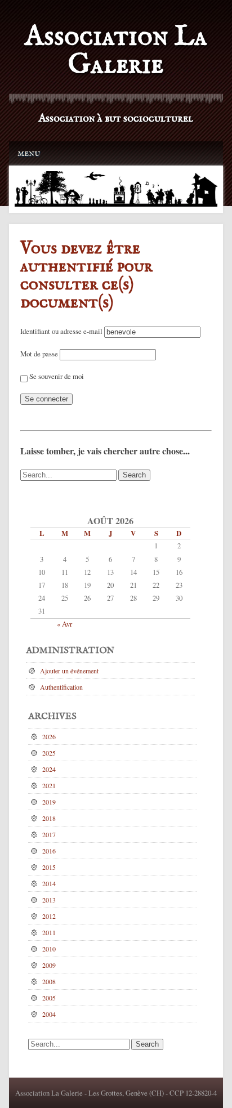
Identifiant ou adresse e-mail (61, 331)
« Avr (64, 624)
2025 (49, 752)
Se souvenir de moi (56, 376)
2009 (49, 965)
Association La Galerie (116, 51)
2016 (49, 850)
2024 (49, 769)
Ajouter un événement (69, 670)
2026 (49, 736)
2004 (49, 1013)
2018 (49, 818)
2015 (49, 867)
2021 (49, 785)
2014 (49, 883)
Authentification (61, 686)
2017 (49, 834)
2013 (49, 899)
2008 (49, 981)
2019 (49, 801)
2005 (49, 997)
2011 (49, 932)
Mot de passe (39, 354)
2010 (49, 948)
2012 (49, 916)
